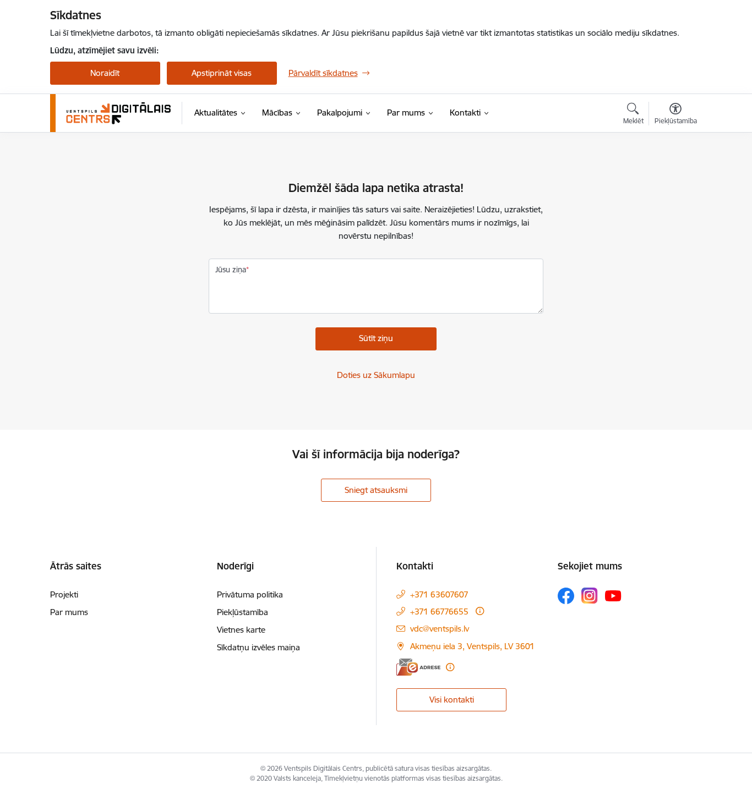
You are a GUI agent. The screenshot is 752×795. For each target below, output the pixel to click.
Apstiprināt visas (222, 73)
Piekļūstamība (242, 612)
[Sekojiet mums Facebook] (566, 596)
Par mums (69, 612)
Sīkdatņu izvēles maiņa (258, 647)
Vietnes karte (241, 629)
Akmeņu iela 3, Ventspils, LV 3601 (472, 646)
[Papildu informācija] (480, 611)
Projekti (64, 594)
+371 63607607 (439, 594)
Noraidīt (104, 73)
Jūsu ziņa (230, 270)
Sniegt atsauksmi (376, 490)
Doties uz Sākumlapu (376, 375)
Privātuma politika (250, 594)
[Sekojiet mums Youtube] (613, 595)
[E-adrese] (418, 667)
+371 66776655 (439, 611)
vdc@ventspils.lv (439, 628)
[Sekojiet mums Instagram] (589, 596)
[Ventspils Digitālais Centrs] (119, 113)
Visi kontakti (451, 699)
